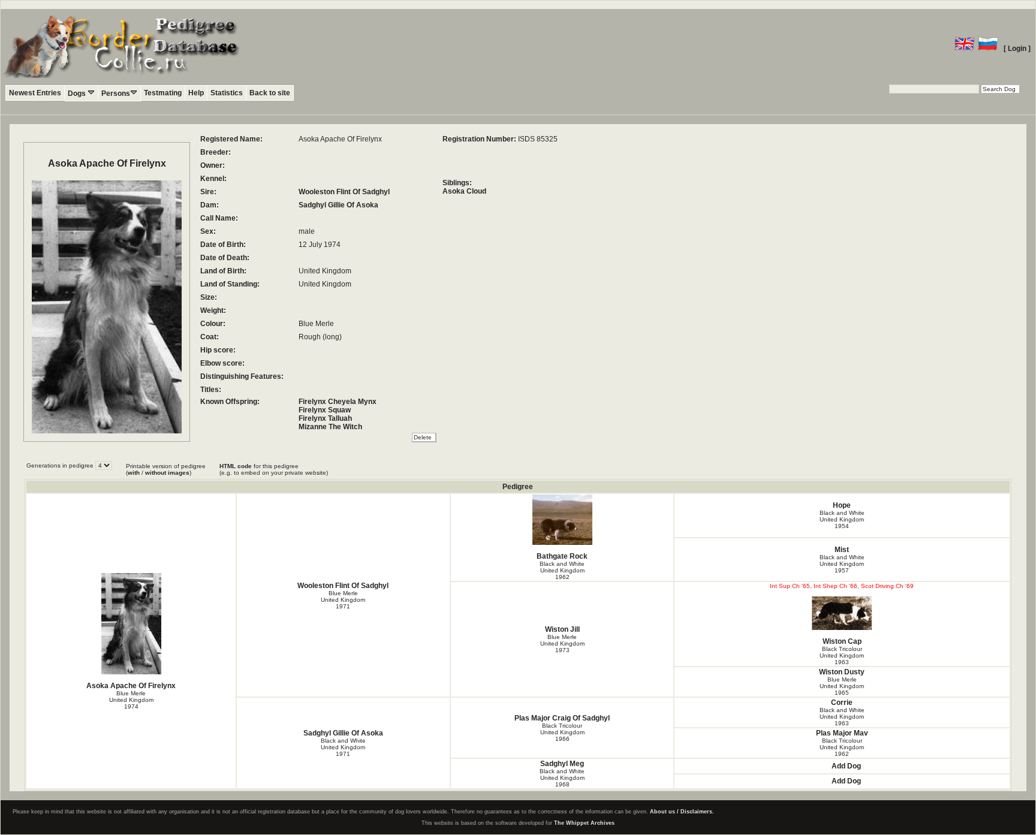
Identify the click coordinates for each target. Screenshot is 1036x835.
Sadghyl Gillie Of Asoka (338, 205)
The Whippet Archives (584, 823)
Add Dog (846, 766)
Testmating (163, 93)
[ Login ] (1017, 48)
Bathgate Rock (562, 556)
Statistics (226, 93)
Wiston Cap (842, 641)
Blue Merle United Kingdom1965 (842, 686)
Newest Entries (35, 93)
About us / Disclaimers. (682, 812)
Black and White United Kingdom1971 (343, 747)
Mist (842, 549)
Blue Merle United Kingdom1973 (562, 643)
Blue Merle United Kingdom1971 (343, 600)
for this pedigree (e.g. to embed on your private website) (273, 469)
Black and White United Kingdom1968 (562, 778)
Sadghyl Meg (562, 763)
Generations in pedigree (60, 465)
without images (167, 472)
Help (196, 93)
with (134, 472)
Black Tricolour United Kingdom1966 (562, 732)
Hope (842, 505)
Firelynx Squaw (325, 410)
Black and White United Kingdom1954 (842, 519)
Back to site (269, 93)
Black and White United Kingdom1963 (842, 717)
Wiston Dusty (842, 672)
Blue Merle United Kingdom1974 (131, 700)
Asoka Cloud (464, 191)
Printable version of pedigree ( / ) (166, 469)
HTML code (235, 466)
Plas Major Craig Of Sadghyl (562, 718)
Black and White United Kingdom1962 (562, 570)
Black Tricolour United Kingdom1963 (842, 655)
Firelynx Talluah (325, 418)
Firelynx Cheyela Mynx (338, 401)
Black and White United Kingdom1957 (842, 564)
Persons (115, 93)
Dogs (78, 93)
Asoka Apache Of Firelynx (131, 686)
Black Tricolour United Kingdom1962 (842, 747)
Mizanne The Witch (330, 427)
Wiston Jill (562, 629)
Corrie (842, 702)
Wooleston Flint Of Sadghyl (344, 192)
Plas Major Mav (842, 733)
